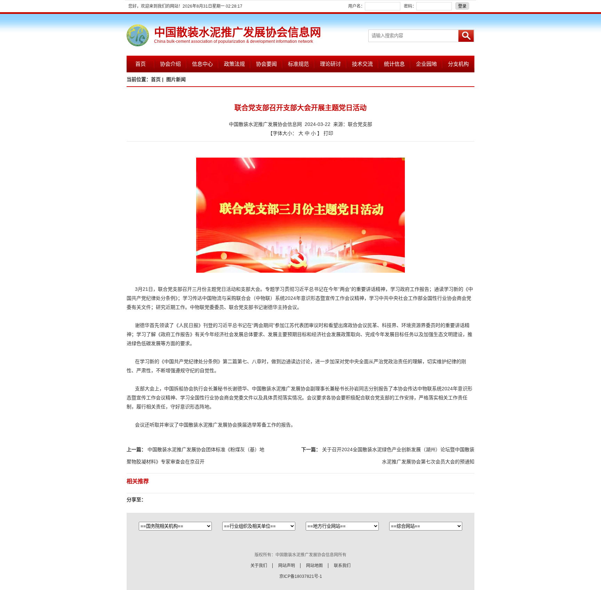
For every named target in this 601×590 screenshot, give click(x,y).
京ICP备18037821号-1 (300, 576)
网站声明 (286, 565)
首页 (140, 64)
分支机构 (458, 64)
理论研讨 (330, 64)
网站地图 (314, 565)
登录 (462, 6)
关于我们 (258, 565)
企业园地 (426, 64)
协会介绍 (170, 64)
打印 (328, 133)
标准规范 (298, 64)
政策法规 (234, 64)
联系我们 (342, 565)
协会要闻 (266, 64)
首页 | (158, 79)
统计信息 (394, 64)
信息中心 (202, 64)
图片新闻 (176, 79)
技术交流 (362, 64)
